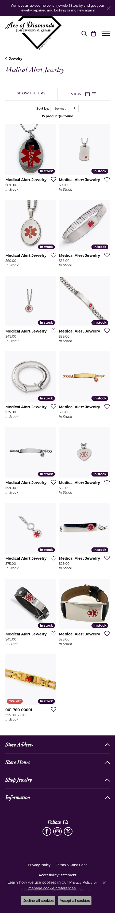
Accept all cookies (75, 900)
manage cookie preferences (52, 888)
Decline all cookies (38, 900)
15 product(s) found (57, 116)
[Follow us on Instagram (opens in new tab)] (57, 831)
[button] (84, 33)
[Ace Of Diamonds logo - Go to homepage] (33, 33)
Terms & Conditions (71, 865)
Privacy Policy (39, 865)
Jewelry (15, 59)
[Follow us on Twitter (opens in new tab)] (68, 831)
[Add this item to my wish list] (52, 179)
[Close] (108, 8)
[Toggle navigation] (105, 33)
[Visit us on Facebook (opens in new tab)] (47, 831)
